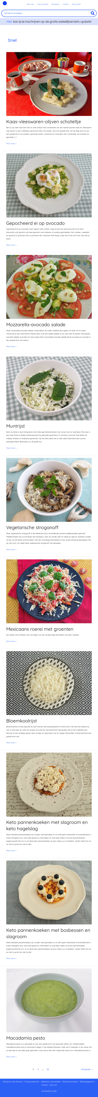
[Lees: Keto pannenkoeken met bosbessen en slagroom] (49, 892)
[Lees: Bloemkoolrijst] (49, 683)
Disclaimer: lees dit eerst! (13, 1081)
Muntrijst (15, 426)
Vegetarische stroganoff (32, 527)
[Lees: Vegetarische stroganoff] (49, 489)
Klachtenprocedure (70, 1081)
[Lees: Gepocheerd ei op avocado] (49, 185)
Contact (44, 1085)
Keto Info (30, 4)
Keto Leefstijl (43, 4)
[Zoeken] (92, 13)
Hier (10, 21)
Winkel (65, 4)
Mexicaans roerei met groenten (39, 629)
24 (48, 1069)
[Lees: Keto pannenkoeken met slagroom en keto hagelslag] (49, 784)
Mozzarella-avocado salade (35, 324)
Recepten (55, 4)
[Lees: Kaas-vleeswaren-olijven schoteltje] (49, 84)
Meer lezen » (11, 143)
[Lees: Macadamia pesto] (49, 1000)
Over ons (53, 1085)
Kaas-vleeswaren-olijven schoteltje (43, 121)
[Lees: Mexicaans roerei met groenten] (49, 591)
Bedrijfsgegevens (87, 1081)
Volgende (87, 1069)
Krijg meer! (76, 4)
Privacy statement (31, 1081)
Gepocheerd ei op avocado (35, 223)
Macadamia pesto (25, 1038)
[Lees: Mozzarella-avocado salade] (49, 287)
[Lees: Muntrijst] (49, 388)
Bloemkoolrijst (21, 721)
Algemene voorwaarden (51, 1081)
